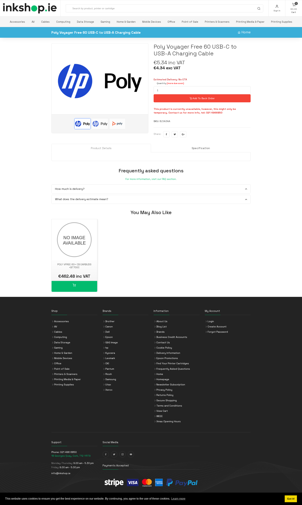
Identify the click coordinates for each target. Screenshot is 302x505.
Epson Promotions (167, 358)
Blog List (161, 326)
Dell (107, 331)
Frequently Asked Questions (173, 368)
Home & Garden (126, 21)
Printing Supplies (281, 21)
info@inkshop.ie (60, 473)
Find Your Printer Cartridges (172, 363)
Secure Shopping (166, 400)
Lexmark (110, 358)
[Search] (258, 9)
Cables (45, 21)
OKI (107, 363)
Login (211, 321)
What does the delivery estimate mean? (81, 199)
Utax (108, 384)
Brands (160, 331)
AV (33, 21)
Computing (63, 21)
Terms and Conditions (169, 405)
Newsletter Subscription (170, 384)
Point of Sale (190, 21)
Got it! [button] (291, 498)
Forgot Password (218, 331)
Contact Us (163, 342)
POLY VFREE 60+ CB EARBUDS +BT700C (74, 266)
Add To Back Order (203, 98)
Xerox (108, 389)
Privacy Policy (164, 389)
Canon (109, 326)
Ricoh (108, 374)
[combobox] (164, 8)
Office (171, 21)
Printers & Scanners (217, 21)
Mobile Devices (151, 21)
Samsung (110, 379)
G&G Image (111, 342)
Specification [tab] (201, 148)
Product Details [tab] (101, 148)
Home (246, 32)
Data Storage (85, 21)
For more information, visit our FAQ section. (151, 179)
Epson (109, 337)
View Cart (162, 410)
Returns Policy (164, 395)
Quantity (170, 83)
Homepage (162, 379)
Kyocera (110, 352)
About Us (161, 321)
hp (106, 347)
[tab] (151, 189)
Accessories (17, 21)
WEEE (159, 416)
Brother (109, 321)
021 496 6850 (68, 452)
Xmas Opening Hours (168, 421)
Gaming (105, 21)
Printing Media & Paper (250, 21)
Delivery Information (168, 352)
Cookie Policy (164, 347)
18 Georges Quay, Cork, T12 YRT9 (71, 455)
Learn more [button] (178, 498)
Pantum (109, 368)
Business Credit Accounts (171, 337)
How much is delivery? (70, 189)
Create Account (217, 326)
